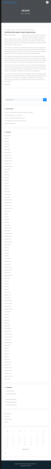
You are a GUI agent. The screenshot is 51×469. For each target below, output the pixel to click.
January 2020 (7, 331)
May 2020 (6, 320)
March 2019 (7, 359)
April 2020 (6, 323)
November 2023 (8, 202)
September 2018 (8, 376)
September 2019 (8, 342)
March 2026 (7, 149)
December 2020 (8, 300)
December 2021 (8, 267)
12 (19, 438)
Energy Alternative (10, 391)
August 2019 (7, 345)
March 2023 (7, 225)
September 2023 (8, 208)
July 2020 (6, 314)
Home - (23, 13)
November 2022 (8, 236)
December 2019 (8, 334)
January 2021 (7, 297)
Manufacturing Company (11, 402)
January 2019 (7, 365)
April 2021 (6, 289)
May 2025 (6, 177)
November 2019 (8, 337)
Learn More (7, 84)
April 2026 (6, 146)
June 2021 (6, 283)
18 (13, 441)
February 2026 (7, 152)
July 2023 (6, 214)
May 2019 (6, 353)
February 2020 (7, 328)
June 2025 (6, 174)
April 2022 (6, 255)
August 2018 (7, 379)
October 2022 (7, 239)
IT (6, 396)
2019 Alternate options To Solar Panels (13, 115)
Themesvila (28, 465)
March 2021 (7, 292)
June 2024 (6, 183)
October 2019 (7, 339)
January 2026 (7, 155)
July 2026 (6, 138)
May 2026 (6, 144)
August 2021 (7, 278)
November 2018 (8, 370)
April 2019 (6, 356)
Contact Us (6, 416)
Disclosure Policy (8, 419)
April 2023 (6, 222)
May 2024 (6, 186)
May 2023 (6, 219)
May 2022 (6, 253)
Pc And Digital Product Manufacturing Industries (15, 120)
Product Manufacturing (29, 29)
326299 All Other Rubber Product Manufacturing (19, 32)
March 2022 (7, 258)
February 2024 (7, 194)
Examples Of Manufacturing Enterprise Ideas (14, 118)
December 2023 (8, 200)
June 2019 (6, 351)
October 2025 (7, 163)
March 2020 (7, 325)
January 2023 (7, 230)
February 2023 (7, 228)
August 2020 (7, 311)
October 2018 (7, 373)
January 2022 (7, 264)
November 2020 (8, 303)
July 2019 (6, 348)
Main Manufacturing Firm (9, 123)
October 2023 (7, 205)
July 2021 (6, 281)
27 (25, 444)
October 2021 (7, 272)
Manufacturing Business (11, 399)
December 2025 (8, 158)
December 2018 (8, 367)
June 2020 (6, 317)
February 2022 (7, 261)
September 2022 (8, 241)
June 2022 (6, 250)
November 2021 (8, 269)
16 (43, 438)
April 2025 (6, 180)
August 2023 (7, 211)
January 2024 (7, 197)
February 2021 (7, 295)
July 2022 (6, 247)
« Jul (5, 453)
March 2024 (7, 191)
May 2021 (6, 286)
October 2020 (7, 306)
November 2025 (8, 160)
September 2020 (8, 309)
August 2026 (7, 135)
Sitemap (6, 422)
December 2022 (8, 233)
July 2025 (6, 172)
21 (31, 441)
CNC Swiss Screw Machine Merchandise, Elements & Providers (18, 112)
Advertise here (7, 413)
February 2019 (7, 362)
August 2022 (7, 244)
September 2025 (8, 166)
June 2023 (6, 216)
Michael (20, 29)
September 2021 (8, 275)
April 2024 (6, 188)
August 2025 (7, 169)
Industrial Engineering (11, 393)
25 (13, 444)
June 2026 (6, 141)
